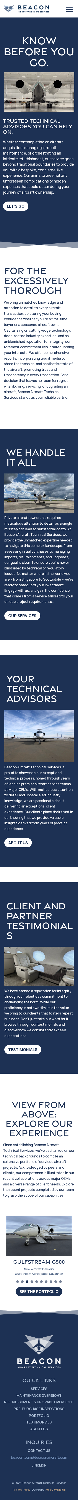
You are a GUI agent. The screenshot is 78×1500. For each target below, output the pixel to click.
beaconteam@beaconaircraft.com (39, 1457)
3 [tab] (27, 1281)
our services (22, 615)
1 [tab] (17, 1281)
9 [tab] (55, 1281)
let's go (15, 206)
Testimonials (22, 1049)
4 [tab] (32, 1281)
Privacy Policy (21, 1489)
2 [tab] (22, 1281)
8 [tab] (51, 1281)
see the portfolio (39, 1291)
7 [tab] (46, 1281)
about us (18, 842)
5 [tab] (36, 1281)
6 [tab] (41, 1281)
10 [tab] (60, 1281)
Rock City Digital (54, 1489)
